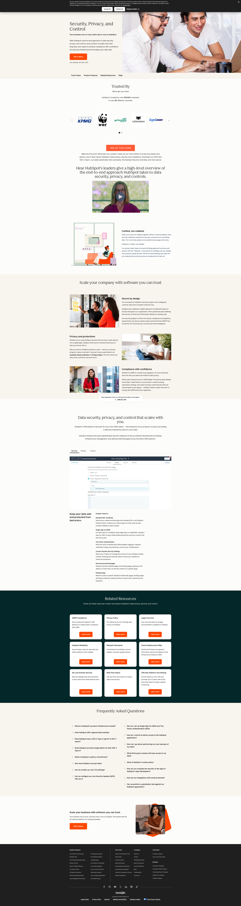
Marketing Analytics (96, 872)
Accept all (107, 9)
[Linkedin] (126, 887)
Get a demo (78, 57)
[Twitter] (120, 887)
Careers (136, 857)
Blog (135, 869)
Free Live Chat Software (97, 869)
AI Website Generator (75, 872)
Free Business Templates (122, 869)
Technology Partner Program (160, 872)
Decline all (119, 9)
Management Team (139, 860)
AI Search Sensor (119, 860)
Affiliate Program (157, 878)
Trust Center (76, 75)
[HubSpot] (120, 892)
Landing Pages (95, 860)
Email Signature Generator (122, 866)
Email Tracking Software (76, 866)
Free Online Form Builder (97, 863)
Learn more (86, 634)
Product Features (91, 75)
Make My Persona (120, 863)
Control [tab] (93, 451)
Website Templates (120, 875)
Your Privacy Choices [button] (153, 899)
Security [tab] (74, 451)
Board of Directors (139, 863)
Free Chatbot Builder (96, 866)
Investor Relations (139, 866)
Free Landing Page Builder (98, 875)
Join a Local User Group (159, 857)
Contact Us (137, 875)
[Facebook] (104, 887)
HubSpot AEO (73, 857)
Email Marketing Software (77, 875)
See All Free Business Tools (122, 854)
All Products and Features (77, 854)
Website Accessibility (120, 899)
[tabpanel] (120, 518)
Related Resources (108, 75)
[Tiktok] (137, 887)
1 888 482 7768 (121, 399)
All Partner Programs (158, 866)
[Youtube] (115, 887)
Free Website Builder (96, 857)
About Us (136, 854)
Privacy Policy (96, 899)
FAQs (120, 75)
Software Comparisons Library (123, 872)
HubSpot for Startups (158, 875)
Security (107, 899)
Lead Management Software (77, 878)
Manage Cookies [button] (135, 899)
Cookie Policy (126, 5)
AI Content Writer (74, 869)
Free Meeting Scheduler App (77, 860)
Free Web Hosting (95, 878)
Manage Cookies (132, 9)
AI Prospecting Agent (96, 854)
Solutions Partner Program (160, 869)
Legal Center (85, 899)
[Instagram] (109, 887)
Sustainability (137, 872)
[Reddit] (131, 887)
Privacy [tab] (83, 451)
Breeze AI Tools (74, 863)
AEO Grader (118, 857)
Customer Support (158, 854)
